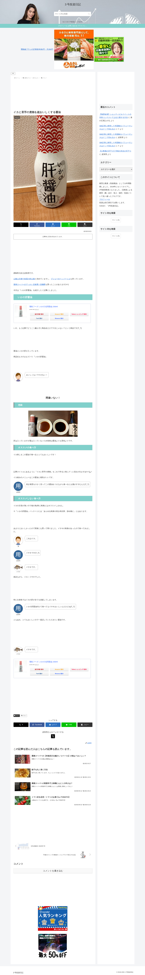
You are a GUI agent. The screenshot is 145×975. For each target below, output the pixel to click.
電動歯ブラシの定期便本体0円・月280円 (37, 49)
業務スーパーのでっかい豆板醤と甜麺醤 (29, 284)
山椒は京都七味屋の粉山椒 (24, 279)
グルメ (17, 715)
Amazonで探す (59, 314)
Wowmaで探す (59, 318)
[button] (89, 14)
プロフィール (104, 199)
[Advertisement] (53, 94)
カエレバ (37, 309)
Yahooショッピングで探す (79, 314)
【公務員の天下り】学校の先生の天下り (115, 151)
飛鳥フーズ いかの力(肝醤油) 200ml (43, 307)
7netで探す (39, 318)
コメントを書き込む (53, 871)
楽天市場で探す (39, 314)
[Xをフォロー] (53, 736)
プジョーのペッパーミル (60, 279)
